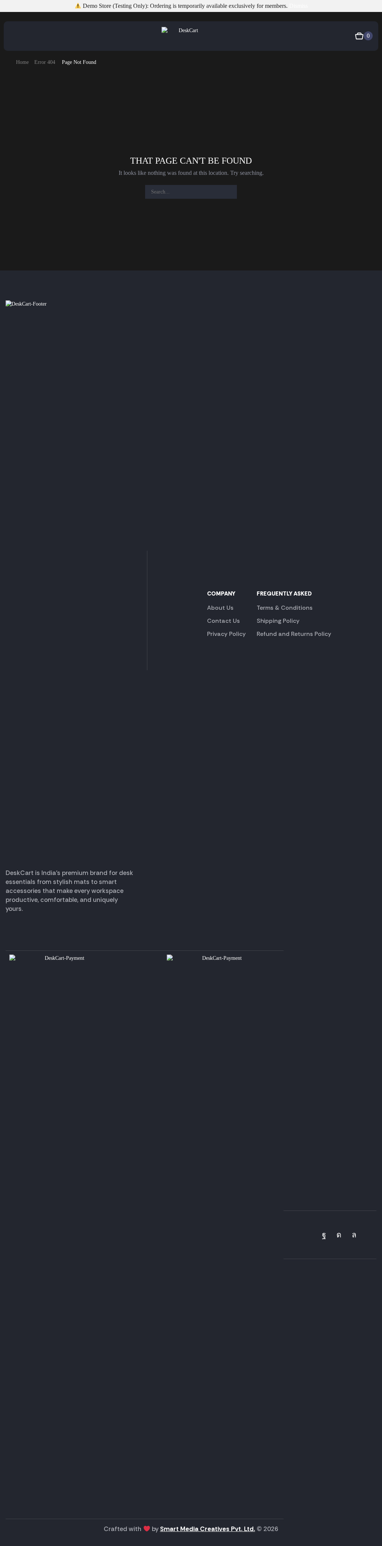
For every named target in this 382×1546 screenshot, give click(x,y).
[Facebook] (324, 1235)
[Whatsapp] (354, 1235)
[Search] (230, 192)
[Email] (370, 1235)
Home (22, 62)
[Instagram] (338, 1235)
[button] (12, 35)
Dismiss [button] (298, 6)
